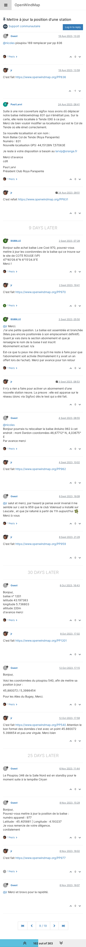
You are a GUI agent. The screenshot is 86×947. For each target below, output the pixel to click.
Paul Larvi (16, 104)
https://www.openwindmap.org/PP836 (40, 77)
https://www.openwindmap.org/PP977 (40, 858)
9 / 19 (43, 925)
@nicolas (9, 43)
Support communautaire (24, 26)
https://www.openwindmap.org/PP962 (40, 469)
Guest (14, 36)
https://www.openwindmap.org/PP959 (40, 544)
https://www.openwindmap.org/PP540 (40, 724)
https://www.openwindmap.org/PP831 (43, 199)
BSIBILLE (16, 240)
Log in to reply (73, 27)
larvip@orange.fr (66, 151)
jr (11, 70)
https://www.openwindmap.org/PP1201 (41, 640)
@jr (5, 326)
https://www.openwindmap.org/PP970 (40, 292)
